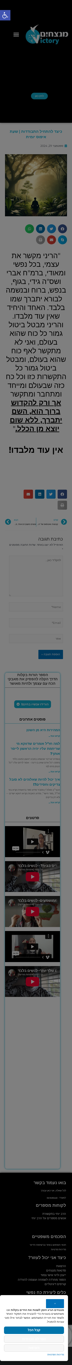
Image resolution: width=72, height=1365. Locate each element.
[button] (5, 15)
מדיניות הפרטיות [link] (55, 1354)
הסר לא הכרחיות (34, 1339)
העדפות (34, 1348)
